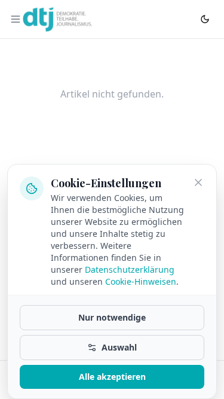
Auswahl (119, 347)
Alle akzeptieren (112, 376)
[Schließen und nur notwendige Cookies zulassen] (198, 182)
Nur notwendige (112, 317)
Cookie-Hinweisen (140, 281)
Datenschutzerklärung (129, 269)
